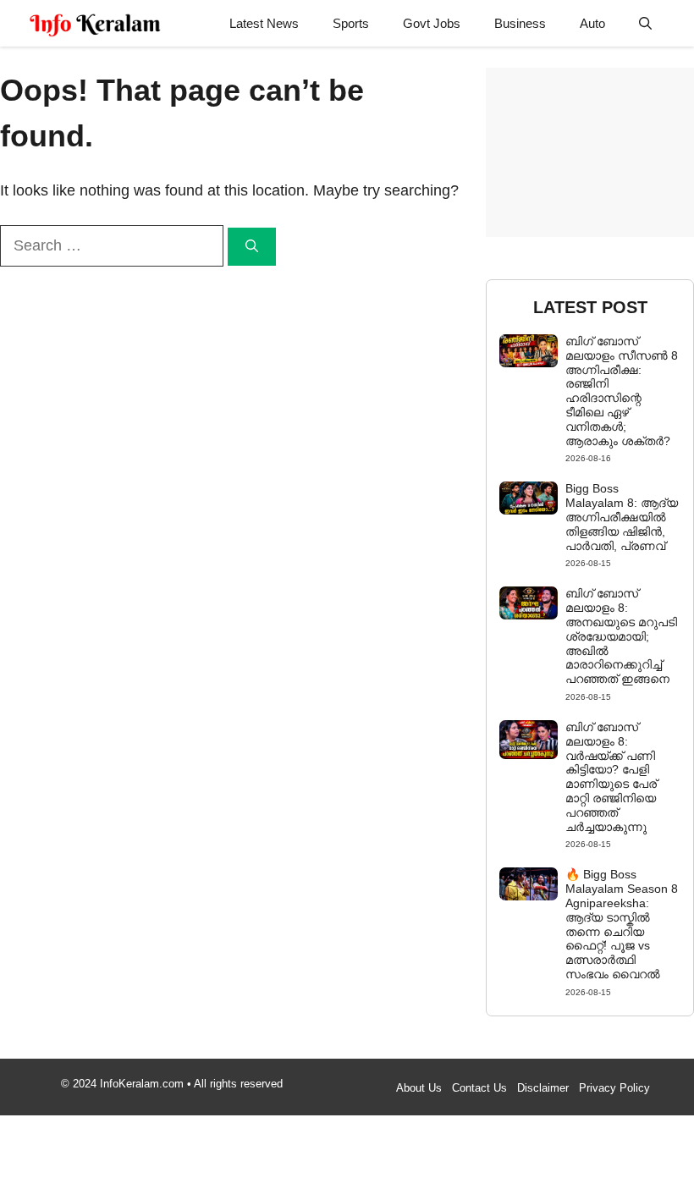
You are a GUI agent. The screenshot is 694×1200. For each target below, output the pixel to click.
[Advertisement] (590, 152)
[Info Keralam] (95, 23)
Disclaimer (543, 1088)
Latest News (264, 23)
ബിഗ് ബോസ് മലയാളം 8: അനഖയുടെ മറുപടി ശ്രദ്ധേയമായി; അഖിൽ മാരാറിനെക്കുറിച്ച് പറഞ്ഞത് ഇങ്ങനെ (621, 635)
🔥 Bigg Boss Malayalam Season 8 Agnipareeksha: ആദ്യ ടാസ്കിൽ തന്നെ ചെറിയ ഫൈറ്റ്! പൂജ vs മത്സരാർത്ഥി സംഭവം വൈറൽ (621, 924)
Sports (351, 23)
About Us (419, 1088)
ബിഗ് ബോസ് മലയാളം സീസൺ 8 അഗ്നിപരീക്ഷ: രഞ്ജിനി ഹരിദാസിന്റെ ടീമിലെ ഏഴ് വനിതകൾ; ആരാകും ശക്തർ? (621, 391)
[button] (645, 23)
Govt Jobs (431, 23)
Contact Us (479, 1088)
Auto (592, 23)
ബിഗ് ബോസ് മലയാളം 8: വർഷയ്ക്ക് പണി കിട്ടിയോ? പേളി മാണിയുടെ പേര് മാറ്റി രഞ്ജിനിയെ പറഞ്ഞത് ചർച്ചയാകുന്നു (611, 777)
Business (520, 23)
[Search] (252, 247)
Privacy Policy (614, 1088)
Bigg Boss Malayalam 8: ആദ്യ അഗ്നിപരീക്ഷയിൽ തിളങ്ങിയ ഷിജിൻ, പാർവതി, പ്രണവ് (621, 517)
